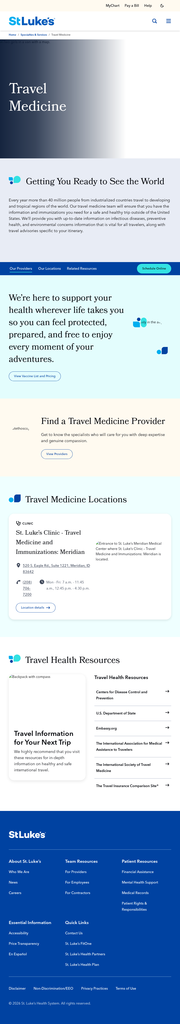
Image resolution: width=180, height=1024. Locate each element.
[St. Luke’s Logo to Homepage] (32, 21)
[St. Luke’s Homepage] (27, 834)
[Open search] (154, 21)
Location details (32, 607)
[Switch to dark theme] (162, 6)
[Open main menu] (166, 21)
